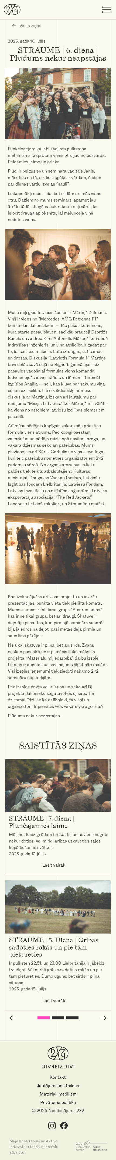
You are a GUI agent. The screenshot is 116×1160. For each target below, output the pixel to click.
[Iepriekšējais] (12, 1018)
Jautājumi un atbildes (58, 1086)
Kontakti (58, 1077)
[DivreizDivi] (12, 9)
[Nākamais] (103, 1018)
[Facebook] (64, 1125)
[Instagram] (52, 1125)
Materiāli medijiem (58, 1094)
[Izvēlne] (106, 9)
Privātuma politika (58, 1102)
